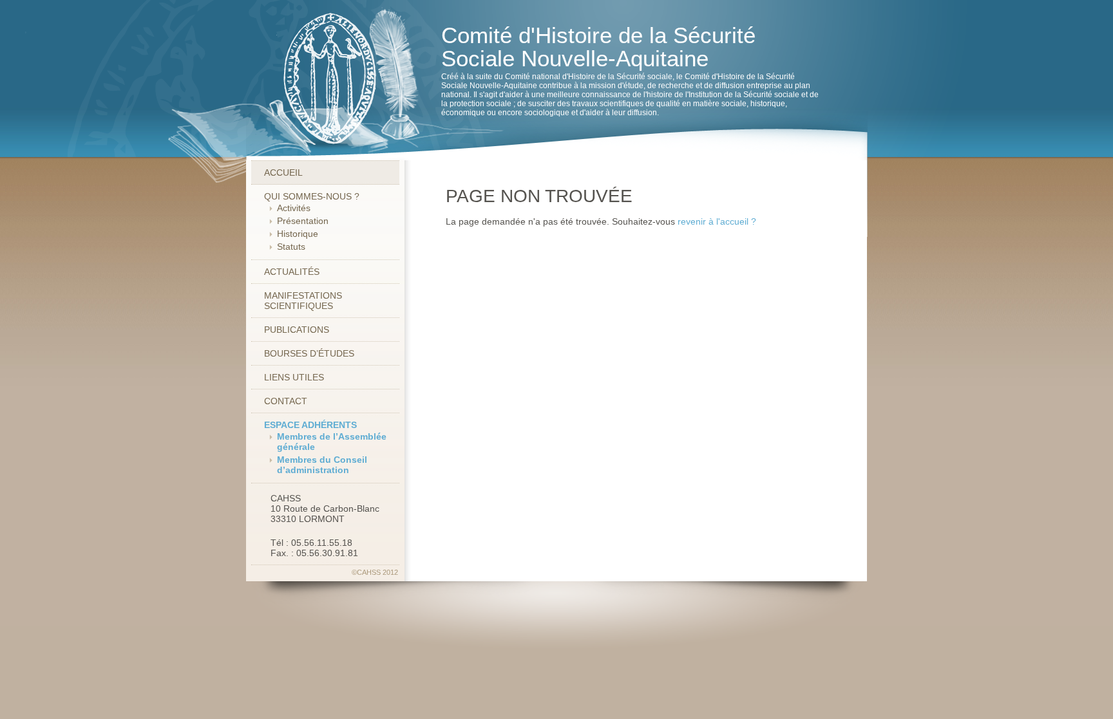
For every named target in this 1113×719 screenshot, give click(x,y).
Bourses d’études (309, 353)
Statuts (291, 246)
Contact (285, 401)
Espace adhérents (310, 425)
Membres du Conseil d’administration (322, 464)
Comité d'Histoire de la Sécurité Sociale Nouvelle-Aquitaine (598, 47)
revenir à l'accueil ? (717, 221)
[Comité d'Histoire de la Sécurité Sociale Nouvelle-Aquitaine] (319, 80)
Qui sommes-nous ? (311, 196)
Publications (296, 329)
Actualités (291, 271)
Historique (297, 234)
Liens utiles (294, 377)
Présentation (302, 221)
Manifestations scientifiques (303, 300)
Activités (293, 208)
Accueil (283, 172)
